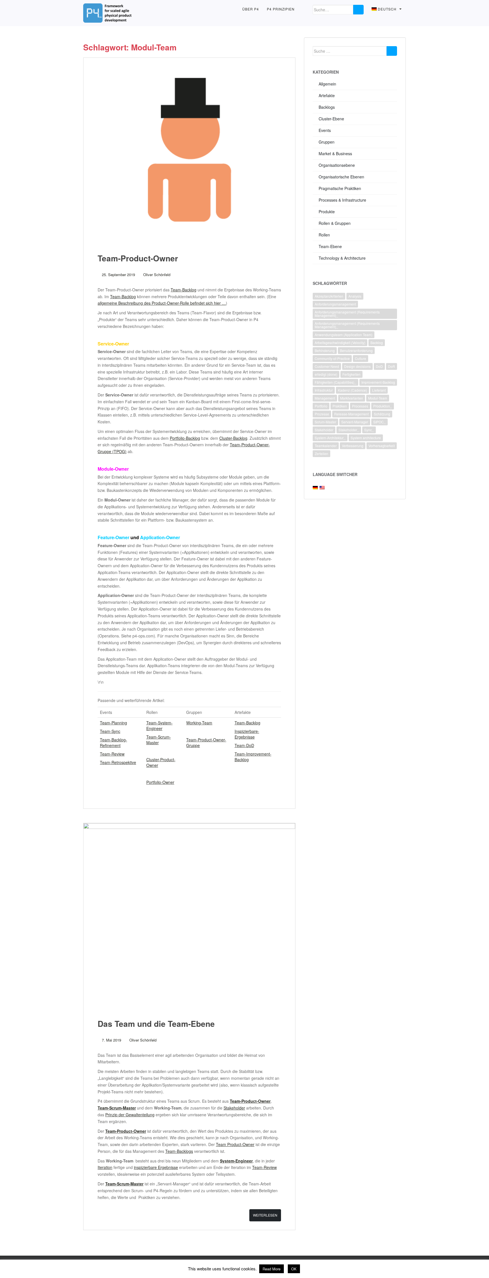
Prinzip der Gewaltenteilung (130, 1114)
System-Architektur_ (330, 437)
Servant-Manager (354, 421)
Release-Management (351, 413)
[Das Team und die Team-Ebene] (189, 915)
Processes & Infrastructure (342, 200)
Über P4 (250, 9)
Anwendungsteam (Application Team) (343, 334)
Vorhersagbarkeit (381, 445)
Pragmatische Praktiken (340, 188)
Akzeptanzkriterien (329, 296)
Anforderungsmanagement (335, 304)
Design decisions (357, 366)
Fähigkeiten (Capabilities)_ (335, 382)
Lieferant (379, 390)
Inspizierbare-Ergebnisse (247, 734)
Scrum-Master (325, 421)
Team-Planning (113, 723)
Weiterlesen (265, 1215)
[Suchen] (392, 51)
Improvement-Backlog (378, 382)
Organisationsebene (337, 165)
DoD (379, 366)
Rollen (324, 235)
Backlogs (327, 107)
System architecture (366, 437)
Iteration (105, 1167)
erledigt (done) (326, 374)
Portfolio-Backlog (185, 438)
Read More (271, 1268)
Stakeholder (234, 1108)
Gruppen (326, 142)
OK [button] (294, 1268)
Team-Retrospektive (118, 762)
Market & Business (335, 153)
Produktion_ (382, 406)
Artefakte (327, 95)
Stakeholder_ (348, 429)
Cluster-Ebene (331, 118)
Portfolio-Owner (160, 782)
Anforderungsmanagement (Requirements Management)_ (347, 314)
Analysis (354, 296)
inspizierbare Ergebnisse (156, 1167)
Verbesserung (352, 445)
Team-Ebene (330, 246)
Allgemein (327, 84)
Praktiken (340, 406)
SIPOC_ (379, 421)
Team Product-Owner (235, 1144)
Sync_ (369, 429)
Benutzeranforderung (356, 350)
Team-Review (112, 754)
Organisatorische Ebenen (341, 177)
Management (325, 398)
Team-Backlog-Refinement (113, 742)
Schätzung (382, 413)
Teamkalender (326, 445)
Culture (360, 358)
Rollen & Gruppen (335, 223)
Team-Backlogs (179, 1151)
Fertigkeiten (351, 374)
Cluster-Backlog (233, 438)
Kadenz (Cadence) (352, 390)
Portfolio (321, 406)
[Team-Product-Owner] (189, 149)
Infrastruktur (324, 390)
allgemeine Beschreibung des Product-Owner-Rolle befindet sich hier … (162, 303)
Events (325, 130)
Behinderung (325, 350)
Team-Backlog (183, 290)
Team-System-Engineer (159, 725)
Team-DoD (244, 745)
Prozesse (322, 413)
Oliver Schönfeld (156, 274)
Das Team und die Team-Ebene (156, 1023)
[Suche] (358, 9)
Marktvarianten (351, 398)
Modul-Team (377, 398)
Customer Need (327, 366)
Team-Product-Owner (138, 258)
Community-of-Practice (332, 358)
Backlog (376, 342)
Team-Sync (110, 731)
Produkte (327, 211)
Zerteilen (321, 453)
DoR (391, 366)
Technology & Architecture (342, 258)
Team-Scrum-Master (158, 739)
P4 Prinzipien (281, 9)
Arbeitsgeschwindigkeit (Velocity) (340, 342)
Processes (360, 406)
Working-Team (199, 723)
